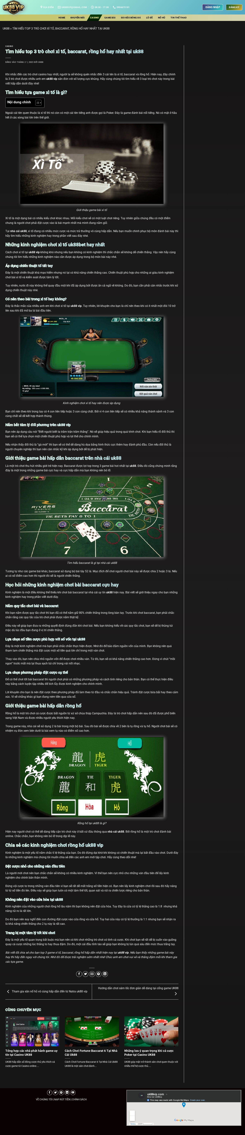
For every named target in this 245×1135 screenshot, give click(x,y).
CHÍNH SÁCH (79, 1099)
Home (61, 17)
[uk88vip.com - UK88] (19, 7)
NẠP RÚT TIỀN (62, 1099)
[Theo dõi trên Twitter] (55, 1092)
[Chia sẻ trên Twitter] (85, 974)
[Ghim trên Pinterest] (99, 974)
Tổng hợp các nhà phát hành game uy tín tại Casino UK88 (31, 1052)
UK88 (6, 28)
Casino (94, 17)
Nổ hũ (161, 17)
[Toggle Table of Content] (37, 103)
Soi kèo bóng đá (131, 17)
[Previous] (11, 1038)
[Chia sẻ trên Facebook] (79, 974)
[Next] (173, 1038)
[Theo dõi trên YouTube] (73, 1092)
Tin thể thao (179, 17)
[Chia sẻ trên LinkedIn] (105, 974)
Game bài (110, 17)
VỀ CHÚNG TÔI (44, 1099)
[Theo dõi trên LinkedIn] (67, 1092)
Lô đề (149, 17)
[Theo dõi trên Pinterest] (61, 1092)
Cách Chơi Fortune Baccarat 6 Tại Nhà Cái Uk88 (91, 1052)
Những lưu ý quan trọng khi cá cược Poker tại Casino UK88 (149, 1052)
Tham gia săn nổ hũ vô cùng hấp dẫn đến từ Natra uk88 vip (49, 991)
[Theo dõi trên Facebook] (49, 1092)
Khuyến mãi (77, 17)
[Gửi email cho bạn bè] (92, 974)
